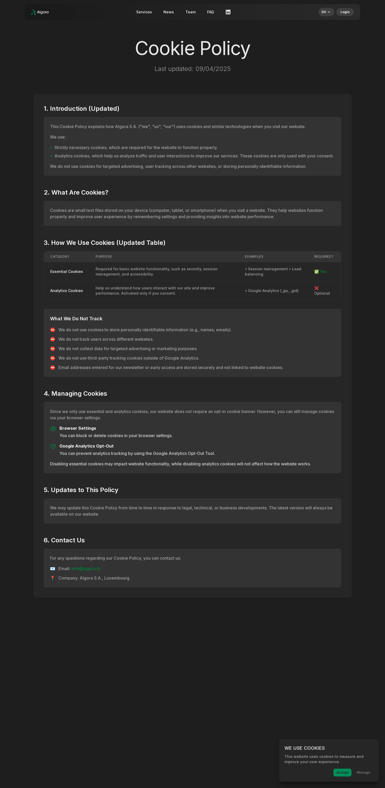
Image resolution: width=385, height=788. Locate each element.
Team (190, 12)
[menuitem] (326, 12)
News (168, 12)
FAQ (210, 12)
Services (144, 12)
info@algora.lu (85, 568)
